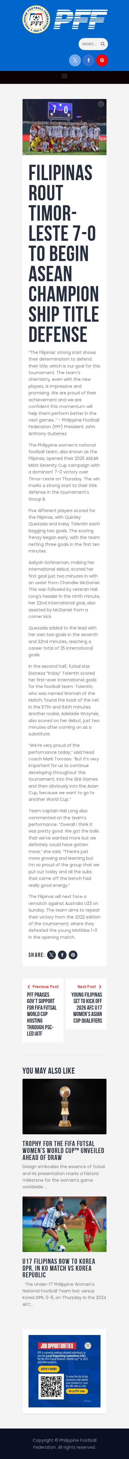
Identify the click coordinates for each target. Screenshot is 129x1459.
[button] (65, 76)
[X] (51, 955)
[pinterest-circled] (102, 60)
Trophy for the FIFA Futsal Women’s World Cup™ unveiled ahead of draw (63, 1150)
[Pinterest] (73, 955)
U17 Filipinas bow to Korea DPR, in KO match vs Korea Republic (58, 1268)
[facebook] (88, 60)
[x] (75, 60)
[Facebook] (62, 955)
